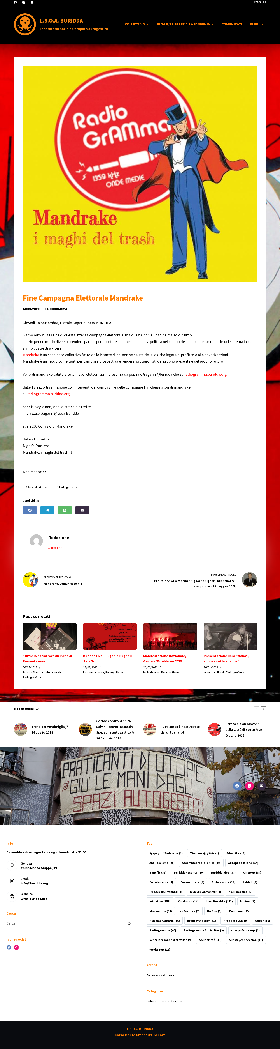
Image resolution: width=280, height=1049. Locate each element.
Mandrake (31, 354)
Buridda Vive (223, 872)
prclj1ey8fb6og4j (201, 921)
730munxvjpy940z (204, 853)
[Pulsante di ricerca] (129, 923)
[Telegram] (47, 510)
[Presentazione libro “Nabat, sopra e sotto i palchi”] (230, 636)
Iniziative (159, 901)
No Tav (214, 911)
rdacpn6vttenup (245, 930)
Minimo (247, 901)
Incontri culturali (50, 672)
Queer (262, 921)
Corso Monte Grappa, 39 (39, 868)
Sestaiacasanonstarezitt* (170, 940)
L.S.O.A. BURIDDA (61, 20)
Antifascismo (162, 863)
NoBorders (189, 911)
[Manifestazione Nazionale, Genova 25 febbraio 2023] (170, 636)
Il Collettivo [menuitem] (133, 24)
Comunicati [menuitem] (232, 24)
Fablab (250, 882)
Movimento (160, 911)
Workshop (159, 950)
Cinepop (252, 872)
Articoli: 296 (55, 548)
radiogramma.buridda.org (205, 374)
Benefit (157, 872)
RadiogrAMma (56, 309)
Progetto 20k (235, 921)
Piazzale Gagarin (164, 921)
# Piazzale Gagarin (37, 487)
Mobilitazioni (151, 672)
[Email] (32, 2)
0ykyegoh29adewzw (166, 853)
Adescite (235, 853)
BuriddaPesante (189, 872)
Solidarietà (210, 940)
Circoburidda (161, 882)
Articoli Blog (30, 672)
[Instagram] (23, 2)
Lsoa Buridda (219, 901)
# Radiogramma (67, 487)
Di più (255, 24)
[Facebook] (15, 2)
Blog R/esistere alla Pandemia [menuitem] (183, 24)
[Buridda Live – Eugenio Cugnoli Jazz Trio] (110, 636)
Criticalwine (223, 882)
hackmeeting (240, 892)
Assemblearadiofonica (201, 863)
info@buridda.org (34, 883)
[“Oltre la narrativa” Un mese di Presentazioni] (50, 636)
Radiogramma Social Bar (204, 930)
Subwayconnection (246, 940)
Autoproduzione (243, 863)
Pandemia (239, 911)
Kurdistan (188, 901)
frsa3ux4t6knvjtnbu (165, 892)
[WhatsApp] (65, 510)
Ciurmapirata (192, 882)
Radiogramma (162, 930)
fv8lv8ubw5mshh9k (205, 892)
